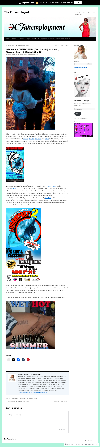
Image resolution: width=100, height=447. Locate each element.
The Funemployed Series (63, 39)
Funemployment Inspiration (46, 39)
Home (8, 39)
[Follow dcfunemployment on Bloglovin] (82, 96)
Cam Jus (25, 139)
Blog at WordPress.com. (90, 440)
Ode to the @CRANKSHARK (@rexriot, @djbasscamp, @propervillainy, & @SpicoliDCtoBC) (32, 50)
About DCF (15, 39)
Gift (78, 3)
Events (34, 39)
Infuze (47, 139)
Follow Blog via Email (81, 100)
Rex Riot (31, 139)
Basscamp (38, 139)
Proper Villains (51, 186)
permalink (33, 398)
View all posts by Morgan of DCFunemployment (32, 392)
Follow (77, 114)
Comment (62, 429)
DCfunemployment (80, 68)
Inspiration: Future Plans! (61, 45)
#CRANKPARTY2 (17, 188)
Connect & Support (25, 39)
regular (21, 398)
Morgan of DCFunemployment (30, 54)
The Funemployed (16, 12)
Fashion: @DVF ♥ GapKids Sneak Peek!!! (17, 45)
